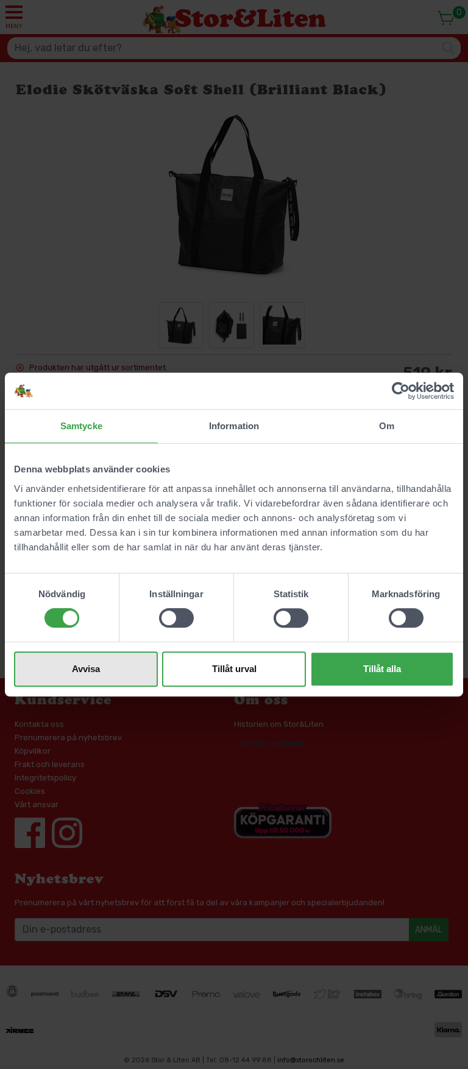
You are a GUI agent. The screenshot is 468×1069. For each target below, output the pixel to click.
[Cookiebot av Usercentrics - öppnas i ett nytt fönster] (400, 391)
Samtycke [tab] (81, 426)
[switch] (176, 618)
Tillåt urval (234, 669)
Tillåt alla (382, 669)
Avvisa (86, 669)
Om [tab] (386, 426)
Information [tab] (234, 426)
